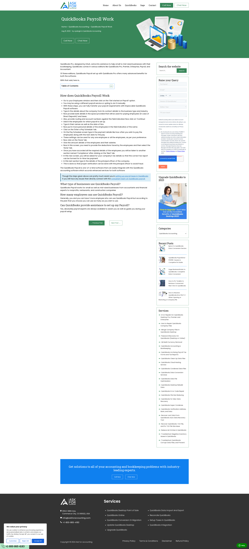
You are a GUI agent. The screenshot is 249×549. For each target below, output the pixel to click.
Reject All (25, 541)
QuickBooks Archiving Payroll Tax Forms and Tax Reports (173, 353)
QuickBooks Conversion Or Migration (124, 520)
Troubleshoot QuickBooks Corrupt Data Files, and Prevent (173, 441)
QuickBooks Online (115, 515)
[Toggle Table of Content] (110, 86)
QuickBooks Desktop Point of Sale (123, 510)
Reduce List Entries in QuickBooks (173, 430)
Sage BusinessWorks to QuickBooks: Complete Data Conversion (177, 271)
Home (106, 5)
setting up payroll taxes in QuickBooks (131, 176)
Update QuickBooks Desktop (120, 525)
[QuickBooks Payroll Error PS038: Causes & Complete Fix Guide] (162, 260)
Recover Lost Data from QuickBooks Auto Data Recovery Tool (173, 417)
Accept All (38, 541)
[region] (25, 534)
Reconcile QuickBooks (160, 515)
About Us (116, 5)
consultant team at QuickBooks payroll (128, 179)
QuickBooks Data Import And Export (167, 510)
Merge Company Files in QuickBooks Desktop (170, 331)
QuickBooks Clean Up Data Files (173, 358)
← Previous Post (97, 223)
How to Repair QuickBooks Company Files (171, 324)
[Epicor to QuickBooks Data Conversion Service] (162, 248)
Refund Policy (182, 541)
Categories (165, 228)
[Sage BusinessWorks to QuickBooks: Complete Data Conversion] (162, 271)
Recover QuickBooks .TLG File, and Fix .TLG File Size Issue (172, 425)
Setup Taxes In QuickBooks (162, 520)
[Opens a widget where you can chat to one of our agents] (241, 545)
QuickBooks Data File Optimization (169, 380)
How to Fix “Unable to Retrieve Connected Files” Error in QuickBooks (177, 283)
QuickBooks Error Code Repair (172, 391)
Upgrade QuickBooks (117, 529)
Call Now (166, 5)
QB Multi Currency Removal (171, 342)
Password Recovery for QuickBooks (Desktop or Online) (173, 337)
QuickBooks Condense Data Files (173, 368)
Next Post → (116, 223)
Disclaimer (167, 541)
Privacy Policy (128, 541)
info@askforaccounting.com (76, 518)
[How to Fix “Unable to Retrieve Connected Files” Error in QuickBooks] (162, 283)
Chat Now (181, 5)
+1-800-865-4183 (71, 522)
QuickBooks (130, 5)
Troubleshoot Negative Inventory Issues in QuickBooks (173, 435)
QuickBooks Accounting (79, 26)
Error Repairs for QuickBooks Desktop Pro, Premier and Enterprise (172, 317)
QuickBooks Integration (161, 525)
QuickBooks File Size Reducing (172, 395)
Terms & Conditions (148, 541)
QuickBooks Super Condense (172, 405)
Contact (152, 5)
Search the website (170, 66)
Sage (142, 5)
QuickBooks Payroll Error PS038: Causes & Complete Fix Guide (177, 260)
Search (181, 71)
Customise (13, 541)
